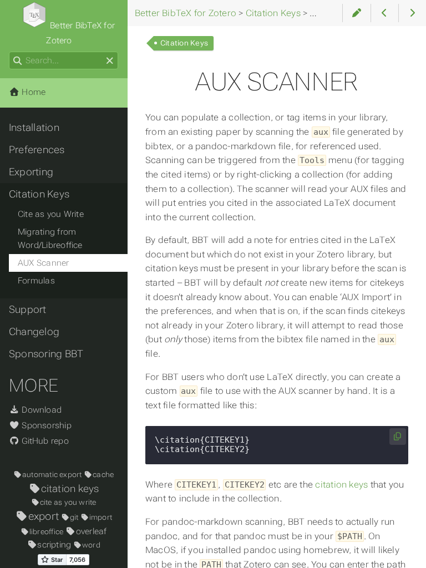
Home (32, 92)
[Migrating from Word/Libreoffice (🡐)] (385, 13)
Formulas (36, 281)
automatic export (52, 474)
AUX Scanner (43, 263)
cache (103, 474)
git (74, 517)
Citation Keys (184, 43)
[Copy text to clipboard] (398, 436)
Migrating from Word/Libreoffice (50, 238)
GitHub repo (44, 441)
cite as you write (68, 502)
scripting (54, 545)
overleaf (91, 531)
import (100, 517)
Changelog (34, 331)
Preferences (37, 149)
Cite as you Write (51, 214)
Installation (34, 127)
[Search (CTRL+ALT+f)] (17, 61)
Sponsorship (45, 425)
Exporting (31, 172)
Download (40, 410)
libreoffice (46, 532)
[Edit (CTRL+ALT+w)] (356, 13)
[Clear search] (109, 61)
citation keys (341, 484)
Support (28, 309)
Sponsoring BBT (46, 353)
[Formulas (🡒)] (412, 13)
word (91, 545)
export (43, 516)
